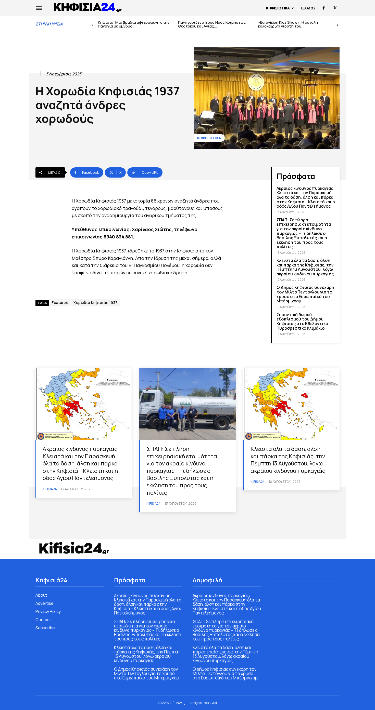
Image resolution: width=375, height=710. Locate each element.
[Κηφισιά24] (73, 548)
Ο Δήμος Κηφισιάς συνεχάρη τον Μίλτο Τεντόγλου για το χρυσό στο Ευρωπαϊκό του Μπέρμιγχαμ (305, 294)
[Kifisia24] (88, 7)
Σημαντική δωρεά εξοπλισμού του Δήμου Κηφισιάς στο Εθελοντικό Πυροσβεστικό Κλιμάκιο (302, 321)
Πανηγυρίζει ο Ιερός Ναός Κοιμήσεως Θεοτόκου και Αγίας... (212, 24)
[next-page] (337, 25)
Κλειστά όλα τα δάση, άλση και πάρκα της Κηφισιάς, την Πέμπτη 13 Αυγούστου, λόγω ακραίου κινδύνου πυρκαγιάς (305, 267)
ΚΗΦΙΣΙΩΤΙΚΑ (209, 138)
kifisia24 (50, 489)
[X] (335, 8)
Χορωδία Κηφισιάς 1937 (95, 302)
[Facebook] (323, 8)
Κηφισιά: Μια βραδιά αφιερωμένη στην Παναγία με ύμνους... (133, 24)
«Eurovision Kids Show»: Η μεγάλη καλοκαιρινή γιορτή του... (288, 24)
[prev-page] (92, 25)
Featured (60, 302)
